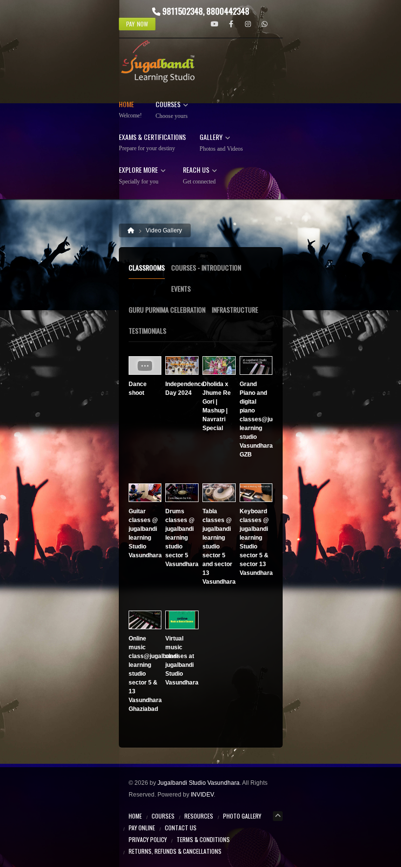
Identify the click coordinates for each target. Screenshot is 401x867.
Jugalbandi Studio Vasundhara (198, 782)
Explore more (138, 175)
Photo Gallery (242, 816)
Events (181, 288)
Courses (172, 110)
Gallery (221, 143)
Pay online (142, 827)
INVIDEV (202, 794)
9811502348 (182, 11)
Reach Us (199, 175)
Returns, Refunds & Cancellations (175, 851)
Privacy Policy (148, 839)
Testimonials (147, 330)
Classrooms (147, 267)
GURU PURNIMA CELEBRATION (167, 309)
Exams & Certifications (152, 143)
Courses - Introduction (206, 267)
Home (130, 110)
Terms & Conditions (203, 839)
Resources (198, 816)
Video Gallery (164, 230)
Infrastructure (235, 309)
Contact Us (181, 827)
